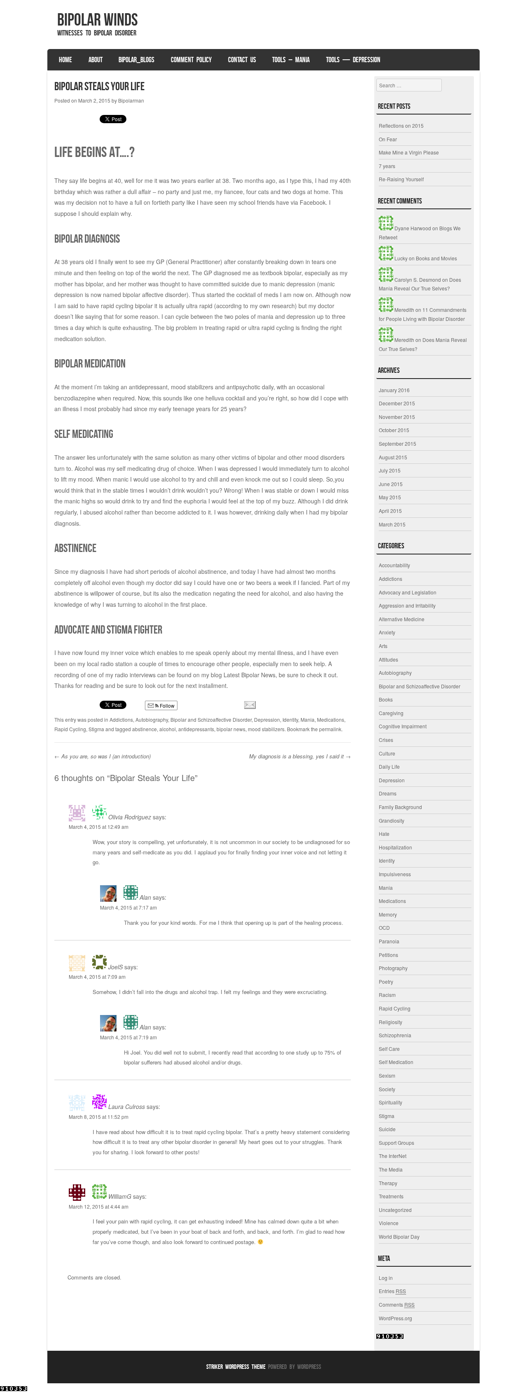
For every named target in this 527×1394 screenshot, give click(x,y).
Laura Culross (126, 1106)
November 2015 (397, 416)
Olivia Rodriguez (129, 817)
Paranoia (389, 941)
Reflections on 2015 (401, 125)
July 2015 (390, 470)
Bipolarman (131, 100)
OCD (384, 927)
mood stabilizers (266, 728)
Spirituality (390, 1102)
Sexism (387, 1075)
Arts (383, 645)
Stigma (96, 728)
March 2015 (392, 524)
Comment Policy (191, 60)
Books (386, 699)
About (96, 60)
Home (65, 60)
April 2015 (390, 510)
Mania (308, 719)
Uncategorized (395, 1209)
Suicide (387, 1128)
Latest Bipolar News (249, 675)
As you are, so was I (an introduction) (102, 756)
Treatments (391, 1196)
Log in (386, 1277)
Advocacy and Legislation (407, 592)
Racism (387, 994)
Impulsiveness (395, 873)
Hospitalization (395, 847)
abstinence (144, 728)
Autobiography (151, 719)
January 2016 (394, 389)
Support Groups (396, 1142)
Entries (392, 1290)
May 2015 (390, 497)
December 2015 (397, 403)
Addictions (121, 719)
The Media (391, 1169)
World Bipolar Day (399, 1236)
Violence (389, 1222)
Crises (386, 739)
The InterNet (392, 1155)
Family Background (400, 806)
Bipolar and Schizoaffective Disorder (211, 719)
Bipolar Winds (97, 19)
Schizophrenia (395, 1034)
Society (387, 1088)
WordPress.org (395, 1317)
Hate (384, 833)
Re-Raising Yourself (401, 178)
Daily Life (389, 766)
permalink (330, 728)
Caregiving (391, 712)
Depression (267, 719)
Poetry (386, 981)
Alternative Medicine (401, 618)
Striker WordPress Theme (236, 1366)
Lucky (400, 258)
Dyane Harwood (412, 228)
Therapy (388, 1182)
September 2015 (397, 443)
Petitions (388, 954)
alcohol (167, 728)
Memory (388, 914)
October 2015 (394, 429)
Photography (393, 967)
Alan (144, 897)
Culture (387, 753)
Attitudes (388, 659)
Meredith (403, 309)
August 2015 (393, 457)
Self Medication (396, 1061)
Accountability (394, 564)
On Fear (388, 139)
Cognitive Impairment (403, 726)
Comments (397, 1304)
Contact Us (242, 60)
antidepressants (196, 728)
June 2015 (391, 483)
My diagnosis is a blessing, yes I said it (300, 756)
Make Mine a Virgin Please (409, 152)
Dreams (387, 793)
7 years (387, 165)
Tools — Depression (353, 60)
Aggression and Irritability (407, 605)
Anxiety (387, 632)
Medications (330, 719)
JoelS (115, 967)
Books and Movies (436, 258)
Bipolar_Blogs (136, 60)
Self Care (389, 1048)
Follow (167, 705)
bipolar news (231, 728)
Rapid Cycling (70, 728)
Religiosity (390, 1021)
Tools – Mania (291, 60)
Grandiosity (391, 820)
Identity (290, 719)
